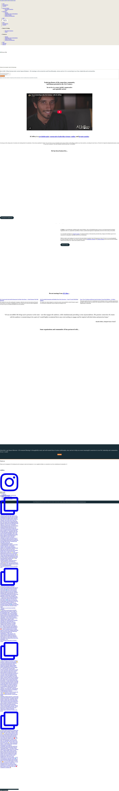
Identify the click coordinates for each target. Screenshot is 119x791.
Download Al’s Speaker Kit (6, 217)
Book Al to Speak (4, 67)
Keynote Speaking (6, 495)
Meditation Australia (91, 239)
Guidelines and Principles (7, 499)
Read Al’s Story (65, 244)
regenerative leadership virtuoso (60, 136)
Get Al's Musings (12, 67)
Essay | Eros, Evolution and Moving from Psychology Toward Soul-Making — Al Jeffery (97, 299)
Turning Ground (76, 233)
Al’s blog (65, 293)
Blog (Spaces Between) (7, 496)
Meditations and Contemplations (8, 497)
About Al (4, 494)
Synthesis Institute (100, 239)
